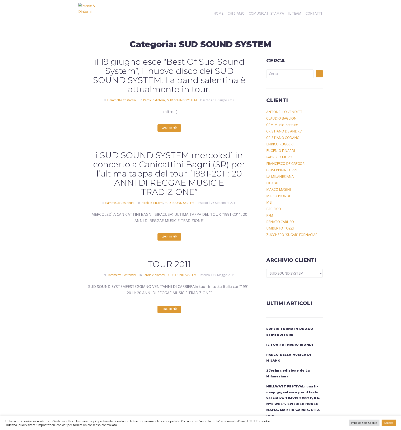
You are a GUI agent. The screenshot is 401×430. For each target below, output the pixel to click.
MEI (269, 202)
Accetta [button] (388, 423)
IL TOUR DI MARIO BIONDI (289, 345)
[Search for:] (290, 73)
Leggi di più (169, 128)
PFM (269, 215)
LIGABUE (273, 183)
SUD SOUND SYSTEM (182, 100)
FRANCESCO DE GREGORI (286, 163)
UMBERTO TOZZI (280, 228)
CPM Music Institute (282, 124)
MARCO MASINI (278, 189)
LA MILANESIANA (280, 176)
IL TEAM (294, 13)
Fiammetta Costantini (121, 100)
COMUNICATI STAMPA (266, 13)
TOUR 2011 (169, 264)
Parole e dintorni (154, 100)
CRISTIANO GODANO (282, 137)
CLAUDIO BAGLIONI (282, 118)
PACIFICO (273, 209)
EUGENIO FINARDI (280, 150)
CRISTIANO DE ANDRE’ (284, 131)
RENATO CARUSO (280, 221)
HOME (218, 13)
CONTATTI (314, 13)
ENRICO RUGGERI (280, 144)
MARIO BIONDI (278, 196)
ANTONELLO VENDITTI (284, 112)
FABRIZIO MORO (279, 157)
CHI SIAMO (236, 13)
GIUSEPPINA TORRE (282, 170)
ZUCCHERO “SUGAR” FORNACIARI (292, 234)
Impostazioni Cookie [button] (364, 423)
